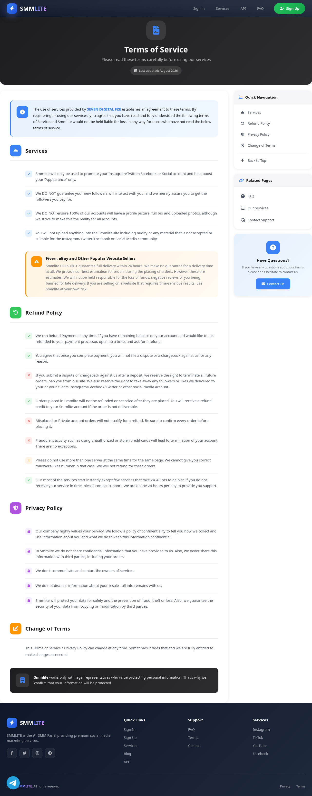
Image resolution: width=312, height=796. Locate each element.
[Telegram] (50, 753)
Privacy (285, 786)
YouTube (260, 745)
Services (222, 8)
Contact (194, 745)
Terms (193, 737)
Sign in (199, 8)
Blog (127, 753)
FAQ (260, 8)
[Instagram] (37, 753)
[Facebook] (12, 753)
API (243, 8)
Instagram (261, 729)
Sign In (130, 729)
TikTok (258, 737)
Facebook (260, 753)
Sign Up (292, 8)
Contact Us (275, 284)
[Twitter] (25, 753)
